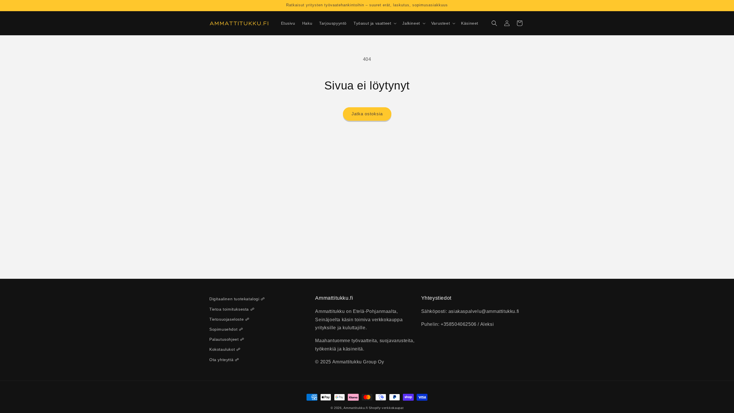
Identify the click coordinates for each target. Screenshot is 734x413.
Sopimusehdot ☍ (226, 329)
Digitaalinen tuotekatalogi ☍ (237, 299)
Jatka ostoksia (367, 113)
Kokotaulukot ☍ (224, 349)
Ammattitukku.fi (355, 408)
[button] (374, 23)
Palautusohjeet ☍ (226, 339)
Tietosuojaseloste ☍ (229, 319)
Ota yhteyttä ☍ (224, 359)
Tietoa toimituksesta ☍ (231, 309)
